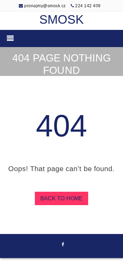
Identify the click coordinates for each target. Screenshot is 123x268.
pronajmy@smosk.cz (44, 5)
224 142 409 (88, 5)
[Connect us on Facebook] (63, 245)
